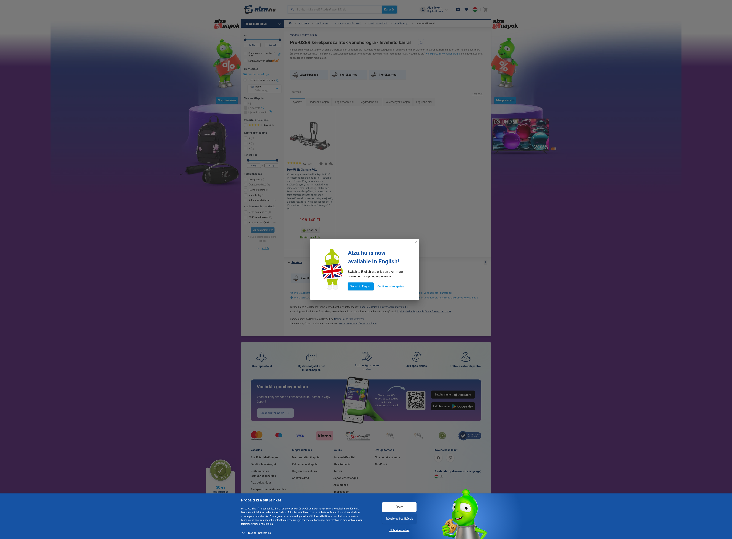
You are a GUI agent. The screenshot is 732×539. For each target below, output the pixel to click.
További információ (259, 532)
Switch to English (360, 286)
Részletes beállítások (399, 518)
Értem (399, 507)
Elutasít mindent (399, 530)
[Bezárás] (416, 242)
